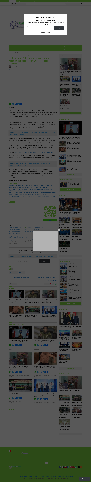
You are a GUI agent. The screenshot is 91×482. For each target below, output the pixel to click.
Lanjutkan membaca (45, 32)
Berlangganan (59, 28)
